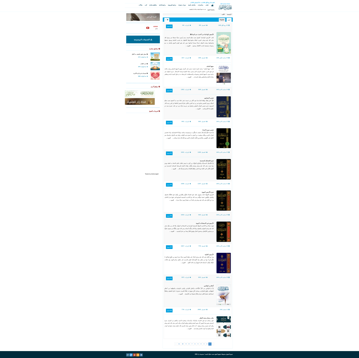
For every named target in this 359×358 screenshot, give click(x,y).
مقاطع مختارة (153, 5)
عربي (229, 19)
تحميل (168, 26)
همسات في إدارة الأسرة (139, 73)
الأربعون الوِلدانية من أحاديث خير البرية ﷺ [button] (202, 34)
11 (179, 344)
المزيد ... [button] (188, 45)
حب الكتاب (143, 63)
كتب (146, 5)
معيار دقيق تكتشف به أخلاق (139, 54)
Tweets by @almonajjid (151, 174)
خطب (207, 5)
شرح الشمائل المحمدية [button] (207, 160)
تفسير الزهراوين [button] (209, 98)
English (222, 19)
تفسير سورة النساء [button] (208, 130)
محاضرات (200, 5)
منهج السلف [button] (210, 66)
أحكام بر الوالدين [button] (209, 286)
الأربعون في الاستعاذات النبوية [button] (205, 223)
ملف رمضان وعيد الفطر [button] (207, 318)
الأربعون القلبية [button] (209, 254)
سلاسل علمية (192, 5)
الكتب (223, 14)
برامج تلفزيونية (172, 5)
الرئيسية (229, 14)
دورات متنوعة (182, 5)
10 (182, 344)
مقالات (140, 5)
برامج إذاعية (162, 5)
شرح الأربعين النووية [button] (208, 192)
